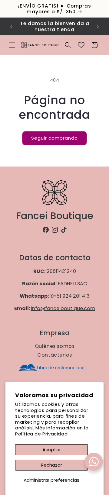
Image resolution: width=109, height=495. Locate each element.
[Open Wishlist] (81, 45)
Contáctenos (54, 354)
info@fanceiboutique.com (63, 308)
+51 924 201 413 (72, 296)
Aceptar (51, 449)
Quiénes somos (54, 346)
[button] (12, 45)
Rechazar (51, 465)
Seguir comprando (54, 138)
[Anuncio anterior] (11, 26)
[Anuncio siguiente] (97, 26)
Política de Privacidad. (42, 434)
